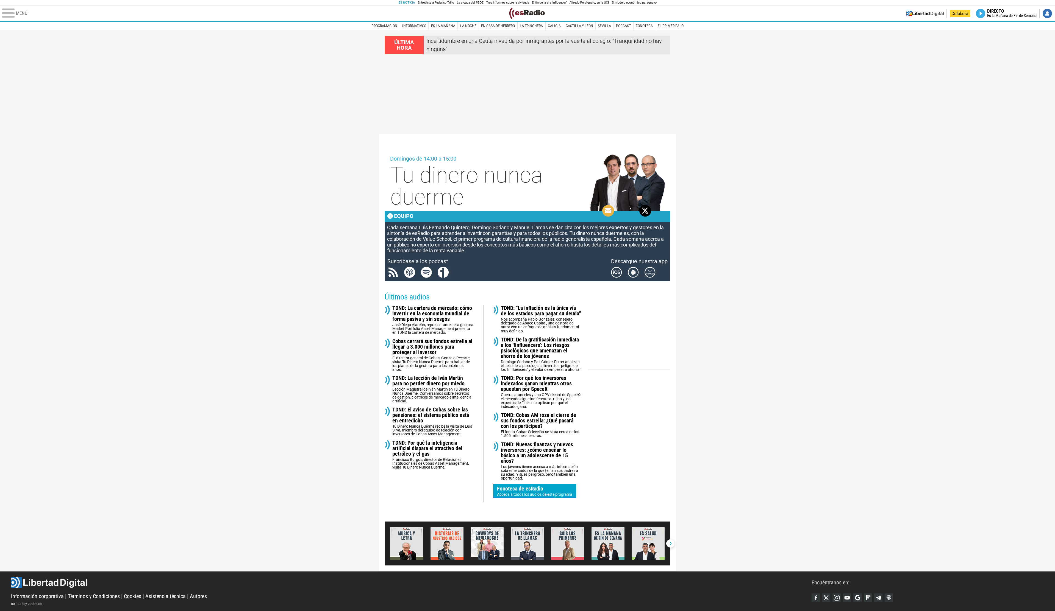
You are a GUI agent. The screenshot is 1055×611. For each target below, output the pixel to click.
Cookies (132, 596)
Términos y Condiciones (94, 596)
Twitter (826, 597)
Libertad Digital (411, 582)
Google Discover (857, 597)
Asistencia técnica (165, 596)
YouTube (847, 597)
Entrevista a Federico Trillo (436, 2)
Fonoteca (644, 26)
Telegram (878, 597)
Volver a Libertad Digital (925, 13)
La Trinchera (531, 26)
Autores (198, 596)
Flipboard (868, 597)
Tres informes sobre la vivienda (507, 2)
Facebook (816, 597)
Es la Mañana (443, 26)
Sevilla (604, 26)
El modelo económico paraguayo (634, 2)
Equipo (403, 216)
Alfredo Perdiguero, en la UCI (589, 2)
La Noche (468, 26)
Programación (384, 26)
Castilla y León (579, 26)
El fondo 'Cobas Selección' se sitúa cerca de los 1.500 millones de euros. (540, 425)
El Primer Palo (671, 26)
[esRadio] (527, 13)
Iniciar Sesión (1047, 13)
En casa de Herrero (498, 26)
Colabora (959, 13)
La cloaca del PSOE (470, 2)
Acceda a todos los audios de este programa (534, 491)
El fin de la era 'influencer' (549, 2)
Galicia (554, 26)
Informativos (414, 26)
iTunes (889, 597)
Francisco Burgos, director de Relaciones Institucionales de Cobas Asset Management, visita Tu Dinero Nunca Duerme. (430, 454)
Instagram (836, 597)
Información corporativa (37, 596)
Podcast (623, 26)
